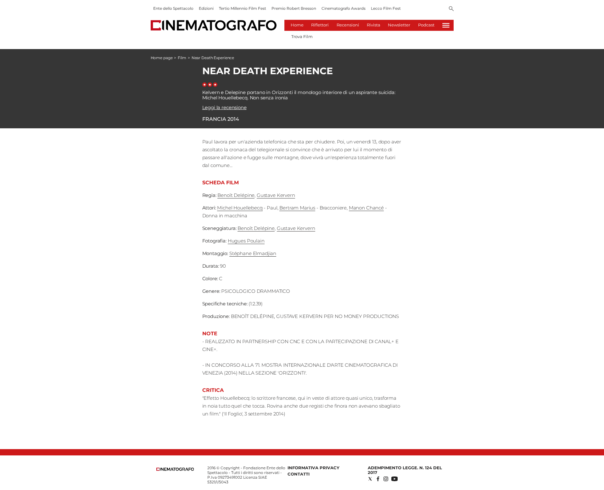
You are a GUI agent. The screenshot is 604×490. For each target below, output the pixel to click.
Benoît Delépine (235, 195)
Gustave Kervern (276, 195)
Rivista (373, 24)
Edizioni (206, 8)
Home (297, 24)
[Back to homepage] (175, 469)
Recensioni (348, 24)
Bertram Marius (297, 208)
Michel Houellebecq (239, 208)
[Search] (451, 9)
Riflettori (320, 24)
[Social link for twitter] (370, 478)
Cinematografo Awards (344, 8)
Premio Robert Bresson (293, 8)
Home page (162, 57)
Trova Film (302, 36)
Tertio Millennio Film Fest (242, 8)
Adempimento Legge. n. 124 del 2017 (405, 470)
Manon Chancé (366, 208)
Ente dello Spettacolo (173, 8)
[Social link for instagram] (385, 478)
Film (182, 57)
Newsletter (399, 24)
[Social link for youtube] (394, 478)
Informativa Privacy (313, 467)
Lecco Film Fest (386, 8)
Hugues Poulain (246, 241)
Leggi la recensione (224, 107)
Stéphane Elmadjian (252, 253)
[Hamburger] (446, 25)
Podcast (426, 24)
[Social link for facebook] (378, 478)
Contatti (299, 473)
